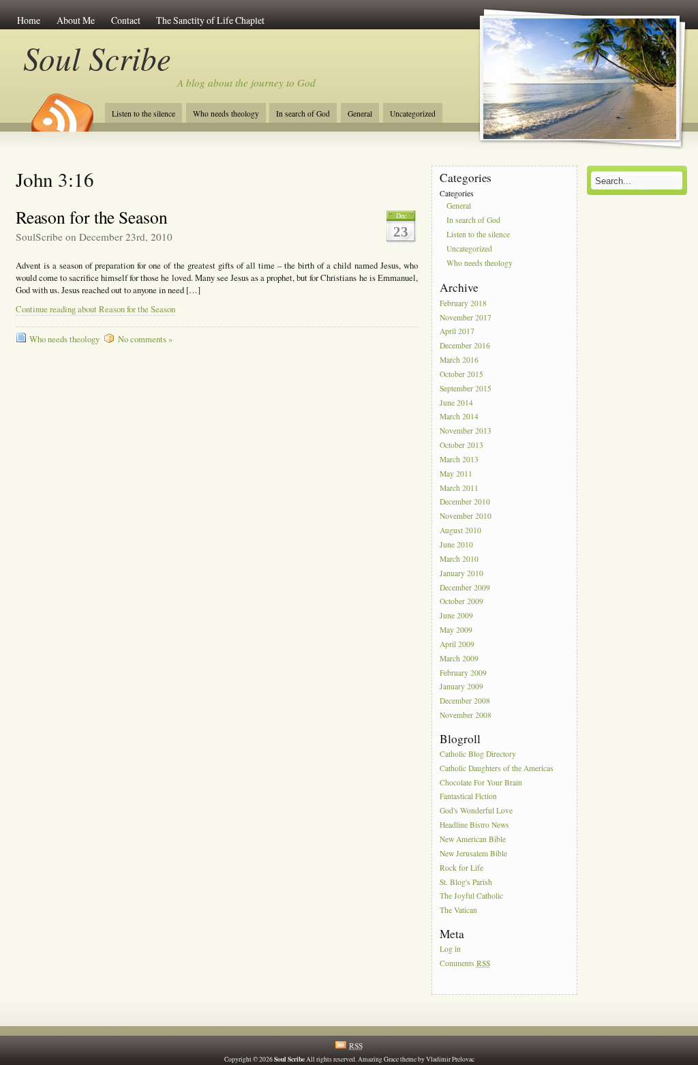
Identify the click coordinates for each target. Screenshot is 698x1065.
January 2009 (461, 687)
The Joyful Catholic (471, 896)
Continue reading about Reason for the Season (95, 309)
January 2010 (461, 573)
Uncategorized (413, 113)
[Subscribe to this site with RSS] (61, 108)
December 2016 (465, 346)
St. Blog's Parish (466, 882)
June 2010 (456, 544)
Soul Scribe (97, 57)
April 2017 (457, 332)
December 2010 (465, 502)
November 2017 (465, 317)
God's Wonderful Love (476, 811)
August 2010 (460, 530)
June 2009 (456, 616)
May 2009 (456, 630)
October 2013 (461, 445)
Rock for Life (461, 867)
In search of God (303, 113)
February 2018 (463, 303)
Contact (125, 20)
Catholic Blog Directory (478, 754)
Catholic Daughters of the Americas (496, 768)
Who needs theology (226, 113)
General (360, 113)
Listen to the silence (143, 113)
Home (28, 20)
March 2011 (459, 488)
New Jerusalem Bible (473, 853)
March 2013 (459, 459)
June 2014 (456, 402)
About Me (76, 20)
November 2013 (465, 431)
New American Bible (473, 839)
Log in (450, 949)
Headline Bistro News (474, 825)
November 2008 (465, 715)
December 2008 (465, 701)
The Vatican (458, 910)
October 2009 (461, 602)
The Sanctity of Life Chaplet (210, 20)
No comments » (145, 339)
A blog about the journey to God (246, 82)
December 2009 (465, 587)
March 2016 (459, 360)
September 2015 (465, 388)
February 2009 (463, 673)
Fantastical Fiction (468, 797)
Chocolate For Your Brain (481, 782)
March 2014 (459, 417)
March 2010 (459, 559)
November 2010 (465, 516)
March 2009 (459, 658)
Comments (465, 963)
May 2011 (456, 473)
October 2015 (461, 374)
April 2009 (457, 644)
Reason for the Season (92, 216)
